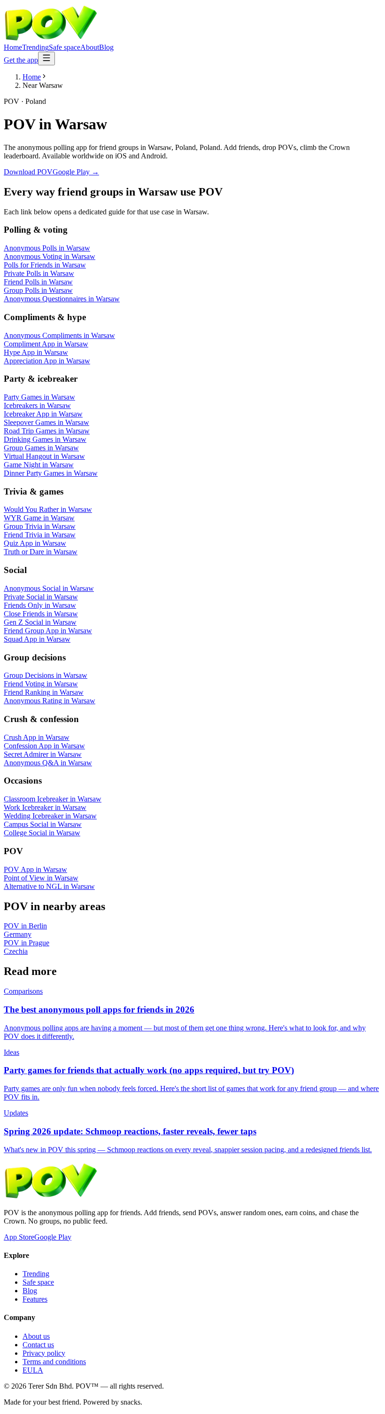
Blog (106, 47)
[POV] (51, 39)
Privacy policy (44, 1353)
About (89, 47)
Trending (35, 47)
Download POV (28, 172)
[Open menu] (46, 58)
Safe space (64, 47)
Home (13, 47)
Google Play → (76, 172)
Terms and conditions (54, 1362)
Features (35, 1299)
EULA (33, 1370)
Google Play (52, 1237)
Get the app (21, 60)
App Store (19, 1237)
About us (36, 1336)
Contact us (38, 1345)
